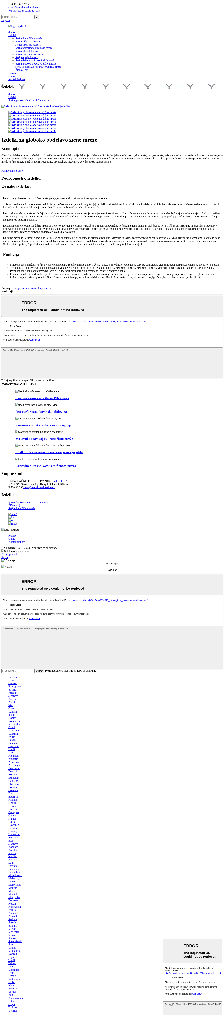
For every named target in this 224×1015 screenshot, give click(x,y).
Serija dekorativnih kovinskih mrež (34, 60)
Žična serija (21, 69)
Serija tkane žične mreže (28, 38)
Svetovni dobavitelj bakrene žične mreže (44, 439)
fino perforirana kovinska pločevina (32, 288)
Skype (4, 557)
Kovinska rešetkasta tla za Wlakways (42, 398)
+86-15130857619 (60, 481)
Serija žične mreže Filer (28, 41)
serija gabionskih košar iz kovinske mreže (38, 66)
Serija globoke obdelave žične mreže (35, 63)
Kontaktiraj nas (16, 79)
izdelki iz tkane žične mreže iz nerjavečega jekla (49, 452)
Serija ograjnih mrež (26, 57)
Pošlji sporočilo (9, 554)
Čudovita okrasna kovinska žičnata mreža (45, 466)
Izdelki (12, 35)
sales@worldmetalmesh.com (39, 487)
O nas (11, 76)
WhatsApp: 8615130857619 (24, 10)
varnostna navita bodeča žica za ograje (43, 425)
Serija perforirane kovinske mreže (33, 47)
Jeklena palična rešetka (28, 44)
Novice (12, 73)
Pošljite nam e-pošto (12, 170)
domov (12, 32)
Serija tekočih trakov (26, 50)
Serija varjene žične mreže (29, 54)
